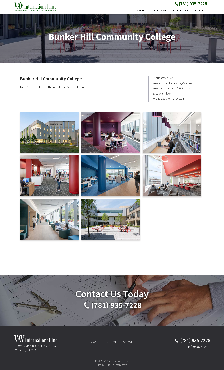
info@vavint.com (199, 347)
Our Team (110, 341)
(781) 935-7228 (193, 4)
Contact (127, 341)
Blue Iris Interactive (116, 364)
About (95, 341)
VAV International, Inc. (36, 6)
